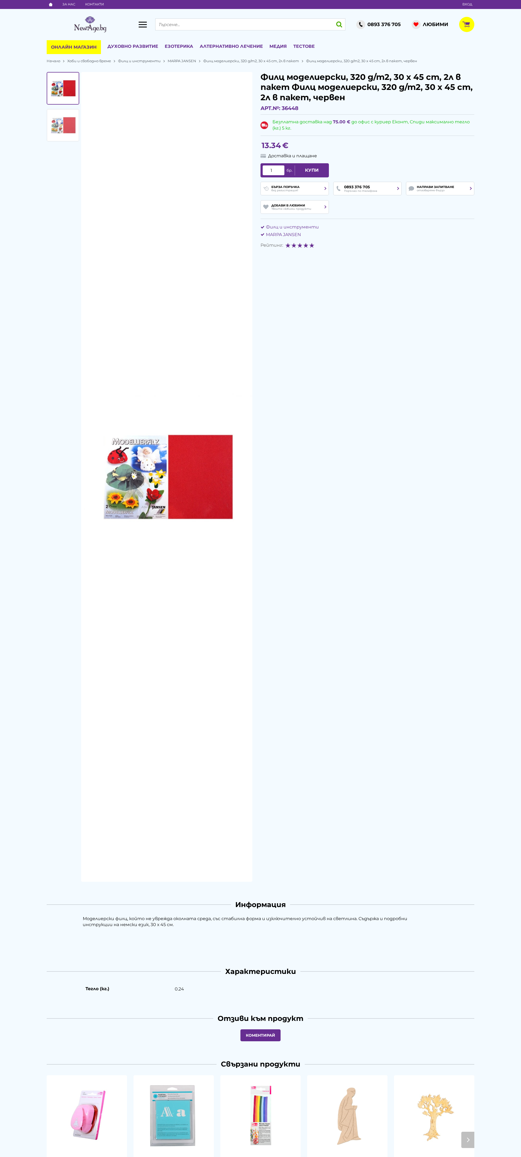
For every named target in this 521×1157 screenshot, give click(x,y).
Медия (278, 46)
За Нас (68, 4)
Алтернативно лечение (231, 46)
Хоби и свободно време (89, 61)
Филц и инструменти (139, 61)
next (467, 1140)
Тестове (304, 46)
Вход (467, 4)
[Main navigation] (143, 24)
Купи (312, 170)
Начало (53, 61)
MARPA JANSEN (182, 61)
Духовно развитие (132, 46)
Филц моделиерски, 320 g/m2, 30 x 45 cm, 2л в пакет (251, 61)
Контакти (94, 4)
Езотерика (179, 46)
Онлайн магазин (74, 47)
